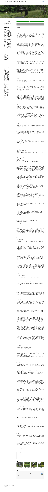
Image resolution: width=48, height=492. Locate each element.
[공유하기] (19, 448)
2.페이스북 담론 (6, 38)
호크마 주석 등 (6, 94)
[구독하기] (46, 246)
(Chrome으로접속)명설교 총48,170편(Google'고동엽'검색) (17, 1)
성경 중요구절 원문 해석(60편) (7, 39)
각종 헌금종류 (6, 93)
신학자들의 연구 (6, 85)
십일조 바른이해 (6, 40)
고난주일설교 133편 (6, 64)
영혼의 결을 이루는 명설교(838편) (8, 34)
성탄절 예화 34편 (6, 77)
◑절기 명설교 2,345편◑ (7, 60)
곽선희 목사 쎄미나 (6, 45)
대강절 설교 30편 (6, 75)
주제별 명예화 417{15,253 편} (7, 47)
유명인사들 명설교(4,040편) (7, 46)
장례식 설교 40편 (6, 58)
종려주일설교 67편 (6, 65)
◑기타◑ (18, 452)
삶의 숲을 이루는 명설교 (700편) (7, 32)
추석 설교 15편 (6, 73)
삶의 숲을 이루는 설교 (28, 4)
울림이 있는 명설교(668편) (7, 30)
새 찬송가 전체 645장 (6, 91)
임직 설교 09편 (6, 53)
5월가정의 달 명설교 (6, 67)
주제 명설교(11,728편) (36, 4)
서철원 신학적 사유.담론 (7, 36)
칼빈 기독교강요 (6, 86)
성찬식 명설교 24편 (6, 52)
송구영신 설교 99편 (6, 78)
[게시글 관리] (20, 448)
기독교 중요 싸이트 (6, 90)
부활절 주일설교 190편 (6, 66)
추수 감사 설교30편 (6, 74)
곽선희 (7, 4)
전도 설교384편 (6, 50)
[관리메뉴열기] (46, 245)
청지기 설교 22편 (6, 55)
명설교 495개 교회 (6, 92)
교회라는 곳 (5, 81)
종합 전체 (21, 452)
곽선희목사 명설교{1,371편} (7, 42)
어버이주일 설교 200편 (6, 69)
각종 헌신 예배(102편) (6, 59)
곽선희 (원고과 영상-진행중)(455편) (8, 44)
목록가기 (30, 21)
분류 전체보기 (6, 27)
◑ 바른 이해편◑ (6, 80)
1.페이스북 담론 (6, 37)
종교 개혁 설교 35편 (6, 57)
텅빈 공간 (5, 97)
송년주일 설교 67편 (6, 79)
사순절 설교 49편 (6, 63)
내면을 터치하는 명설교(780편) (7, 31)
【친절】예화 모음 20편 (20, 457)
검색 (41, 1)
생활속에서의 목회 (6, 84)
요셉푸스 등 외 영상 (6, 89)
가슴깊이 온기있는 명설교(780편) (8, 35)
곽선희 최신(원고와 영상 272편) (7, 43)
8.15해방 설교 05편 (6, 72)
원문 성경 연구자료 (6, 82)
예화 (41, 4)
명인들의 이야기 (6, 83)
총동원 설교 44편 (6, 51)
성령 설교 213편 (6, 70)
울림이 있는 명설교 (12, 4)
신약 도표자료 (6, 88)
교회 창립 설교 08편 (6, 49)
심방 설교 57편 (6, 54)
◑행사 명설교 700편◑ (7, 48)
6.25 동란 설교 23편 (6, 71)
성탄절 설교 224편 (6, 76)
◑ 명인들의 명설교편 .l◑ (7, 41)
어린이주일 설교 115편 (6, 68)
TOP (43, 485)
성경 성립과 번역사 (6, 87)
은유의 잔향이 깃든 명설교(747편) (8, 33)
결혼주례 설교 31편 (6, 56)
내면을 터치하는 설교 (20, 4)
